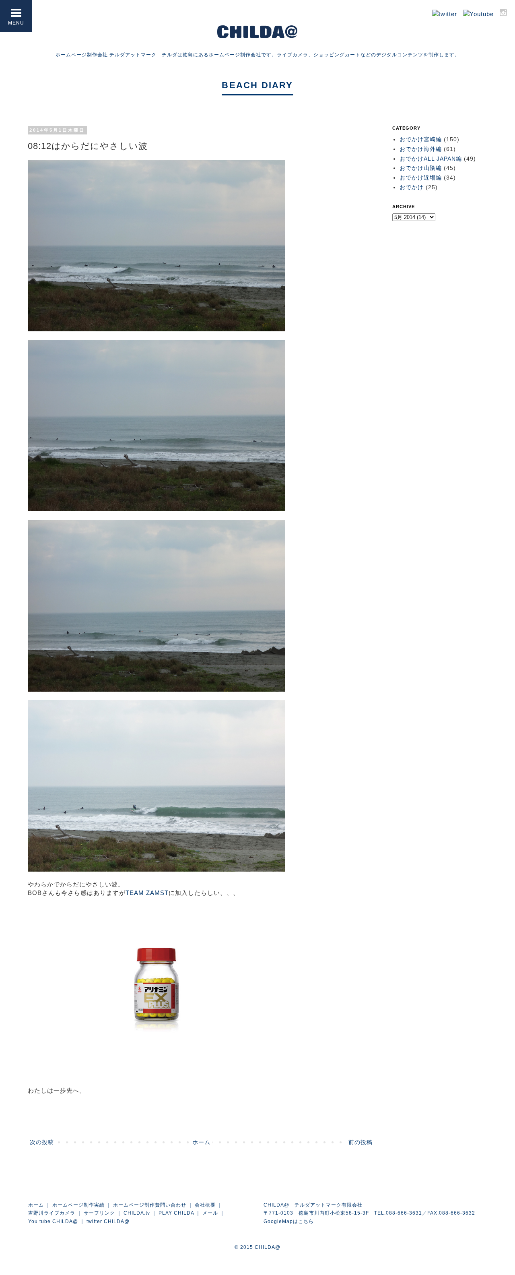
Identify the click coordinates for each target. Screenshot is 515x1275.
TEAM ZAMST (147, 892)
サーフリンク (99, 1213)
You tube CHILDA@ (53, 1221)
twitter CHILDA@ (108, 1221)
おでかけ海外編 (421, 149)
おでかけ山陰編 (421, 168)
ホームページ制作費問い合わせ (149, 1205)
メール (210, 1213)
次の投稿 (42, 1142)
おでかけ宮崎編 (421, 139)
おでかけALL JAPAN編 (431, 158)
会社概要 (205, 1205)
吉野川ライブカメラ (51, 1213)
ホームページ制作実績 (78, 1205)
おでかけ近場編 (421, 177)
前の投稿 (360, 1142)
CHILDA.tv (137, 1213)
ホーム (201, 1142)
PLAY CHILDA (176, 1213)
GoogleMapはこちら (289, 1221)
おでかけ (412, 187)
